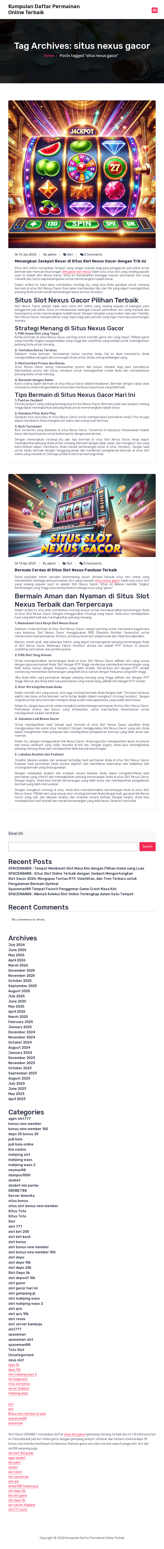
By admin (50, 254)
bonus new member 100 (28, 1129)
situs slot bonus (19, 1384)
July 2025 (16, 996)
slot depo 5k (16, 1500)
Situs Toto (17, 1211)
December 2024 (21, 1032)
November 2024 (21, 1037)
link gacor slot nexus (77, 272)
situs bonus (18, 1201)
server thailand (18, 1388)
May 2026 (16, 955)
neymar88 (17, 1170)
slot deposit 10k (21, 1278)
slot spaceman (18, 1477)
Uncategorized (21, 1355)
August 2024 (19, 1048)
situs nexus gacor (107, 580)
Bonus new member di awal (27, 1414)
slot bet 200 (18, 1232)
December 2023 (21, 1058)
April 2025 (16, 1012)
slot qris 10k (18, 1314)
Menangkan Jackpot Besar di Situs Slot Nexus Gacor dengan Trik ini (80, 261)
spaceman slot (20, 1340)
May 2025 (16, 1006)
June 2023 (17, 1089)
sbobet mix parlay (23, 1185)
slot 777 (15, 1226)
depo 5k (13, 1365)
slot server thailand (21, 1505)
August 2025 (19, 991)
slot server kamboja (25, 1324)
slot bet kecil (19, 1237)
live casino (17, 1149)
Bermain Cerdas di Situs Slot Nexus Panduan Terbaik (66, 570)
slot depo (16, 1257)
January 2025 (20, 1027)
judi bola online (21, 1144)
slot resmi (16, 1319)
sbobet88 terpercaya (23, 1486)
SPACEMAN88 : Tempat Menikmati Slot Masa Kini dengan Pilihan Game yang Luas (76, 868)
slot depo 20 (17, 1491)
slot (11, 1404)
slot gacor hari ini (23, 1288)
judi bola (15, 1139)
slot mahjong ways (24, 1298)
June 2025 (17, 1001)
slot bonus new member (28, 1247)
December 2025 (21, 970)
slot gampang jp (21, 1293)
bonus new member (24, 1124)
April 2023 (16, 1099)
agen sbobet (17, 1458)
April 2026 (17, 960)
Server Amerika (21, 1196)
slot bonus (17, 1242)
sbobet (14, 1180)
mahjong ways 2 (21, 1165)
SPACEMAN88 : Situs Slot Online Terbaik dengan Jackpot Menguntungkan (70, 873)
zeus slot (16, 1360)
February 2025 (20, 1022)
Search (15, 833)
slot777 (14, 1329)
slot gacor (17, 1283)
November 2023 (21, 1063)
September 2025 (22, 986)
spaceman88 (19, 1345)
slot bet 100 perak (20, 1453)
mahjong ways (20, 1160)
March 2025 (18, 1017)
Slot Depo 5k (19, 1273)
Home (48, 55)
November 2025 (21, 976)
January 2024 (20, 1053)
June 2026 (17, 950)
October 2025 (20, 981)
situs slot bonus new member (33, 1206)
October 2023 (20, 1068)
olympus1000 (19, 1175)
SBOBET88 (17, 1191)
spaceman (17, 1334)
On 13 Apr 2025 (25, 563)
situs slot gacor (74, 1434)
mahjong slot (19, 1155)
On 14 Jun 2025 (26, 254)
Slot (70, 254)
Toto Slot (16, 1350)
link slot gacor (17, 1495)
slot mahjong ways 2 (25, 1304)
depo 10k (14, 1370)
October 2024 (20, 1042)
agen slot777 (19, 1119)
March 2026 (18, 965)
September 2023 (22, 1073)
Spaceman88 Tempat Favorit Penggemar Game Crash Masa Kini (62, 889)
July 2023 (16, 1083)
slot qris (15, 1309)
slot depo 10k (19, 1262)
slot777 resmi (17, 1510)
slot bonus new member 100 (32, 1252)
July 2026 (16, 945)
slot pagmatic (18, 1379)
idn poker (14, 1462)
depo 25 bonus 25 (23, 1134)
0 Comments (92, 254)
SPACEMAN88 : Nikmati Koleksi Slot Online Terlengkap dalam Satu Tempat (70, 894)
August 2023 (19, 1078)
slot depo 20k (19, 1268)
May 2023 (16, 1094)
